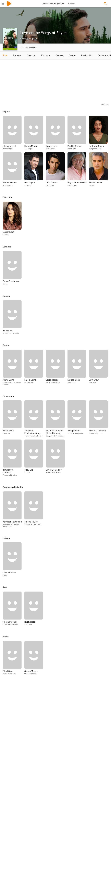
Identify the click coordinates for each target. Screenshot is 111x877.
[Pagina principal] (9, 5)
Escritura (45, 55)
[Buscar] (105, 3)
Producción (86, 55)
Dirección (30, 55)
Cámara (59, 55)
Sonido (72, 55)
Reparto (17, 55)
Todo (5, 55)
